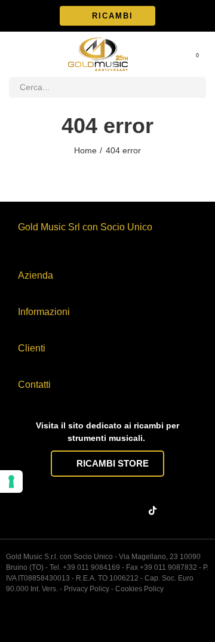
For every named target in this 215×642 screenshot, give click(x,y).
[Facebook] (63, 511)
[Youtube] (133, 511)
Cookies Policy (139, 589)
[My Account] (181, 54)
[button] (107, 16)
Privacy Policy (86, 589)
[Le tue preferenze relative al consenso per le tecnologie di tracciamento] (11, 481)
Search (192, 87)
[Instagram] (86, 511)
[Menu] (14, 54)
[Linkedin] (110, 511)
